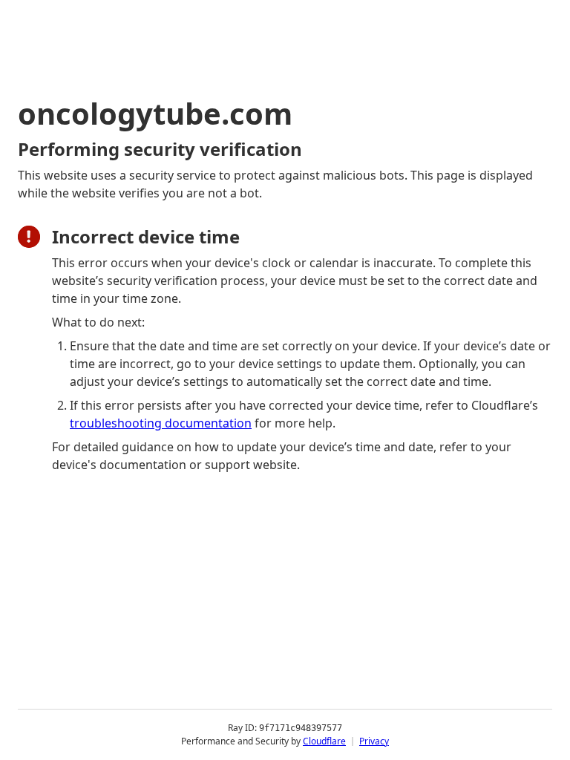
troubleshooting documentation (161, 423)
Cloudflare (324, 741)
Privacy (374, 741)
